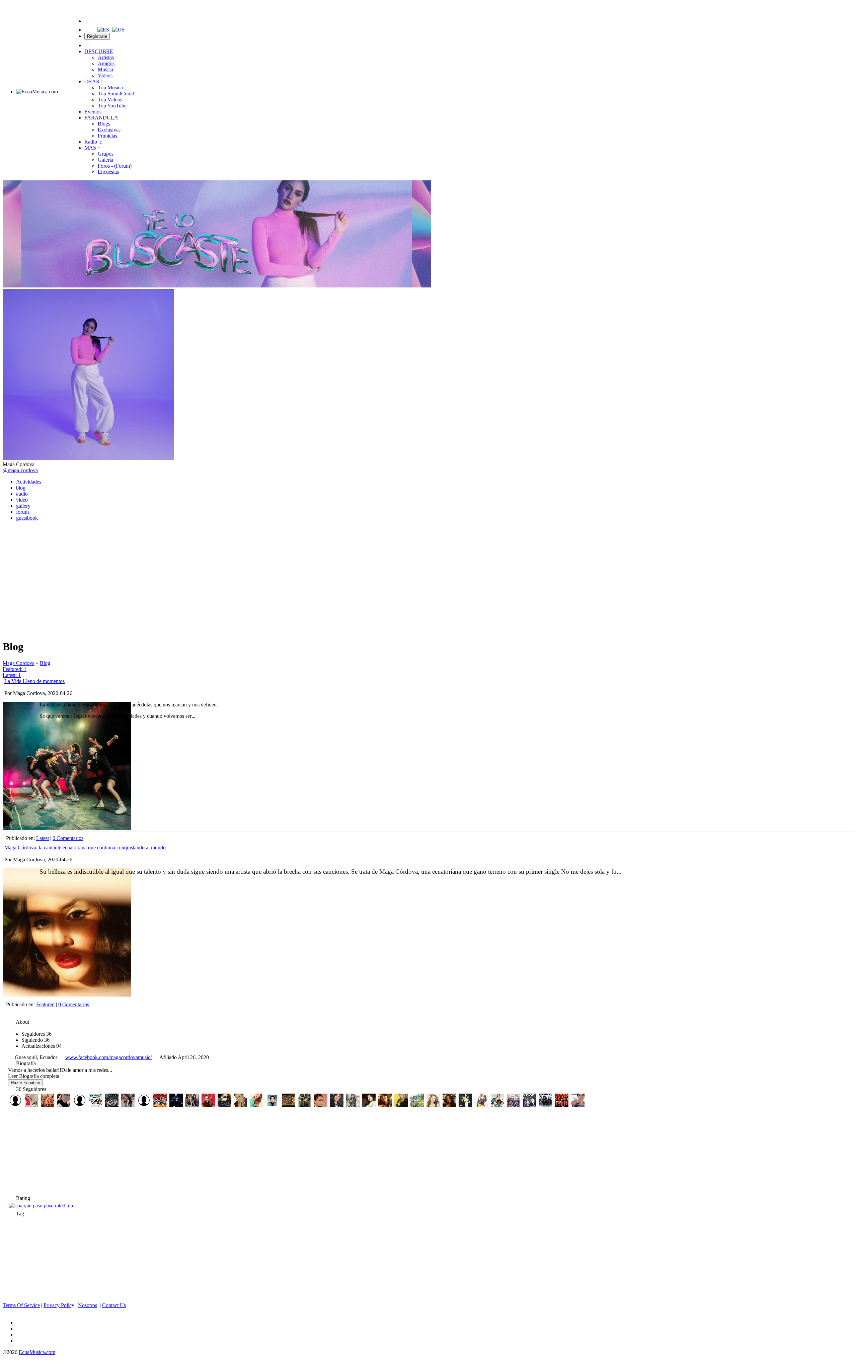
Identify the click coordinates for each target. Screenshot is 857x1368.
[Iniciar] (88, 45)
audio (22, 494)
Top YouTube (112, 105)
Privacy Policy (59, 1305)
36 (36, 1034)
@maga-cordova (20, 470)
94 (41, 1046)
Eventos (92, 111)
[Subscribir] (8, 626)
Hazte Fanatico (25, 1082)
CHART (93, 81)
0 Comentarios (68, 838)
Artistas (106, 57)
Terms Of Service (21, 1305)
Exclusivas (109, 130)
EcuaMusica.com (37, 1352)
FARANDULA (101, 117)
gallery (23, 506)
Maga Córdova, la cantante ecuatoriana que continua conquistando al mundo (85, 847)
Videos (105, 75)
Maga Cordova (18, 663)
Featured (45, 1004)
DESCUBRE (98, 51)
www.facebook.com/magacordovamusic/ (108, 1057)
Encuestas (108, 172)
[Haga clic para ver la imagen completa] (217, 285)
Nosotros (87, 1305)
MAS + (92, 148)
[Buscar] (88, 29)
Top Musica (110, 87)
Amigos (106, 63)
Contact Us (114, 1305)
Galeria (105, 160)
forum (22, 512)
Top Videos (110, 99)
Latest (42, 838)
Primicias (107, 136)
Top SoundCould (116, 93)
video (22, 500)
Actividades (28, 482)
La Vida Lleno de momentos (34, 681)
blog (20, 488)
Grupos (105, 154)
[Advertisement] (428, 573)
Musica (105, 69)
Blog (45, 663)
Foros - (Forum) (115, 166)
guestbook (27, 518)
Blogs (104, 123)
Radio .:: (93, 142)
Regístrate (97, 36)
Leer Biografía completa (33, 1076)
